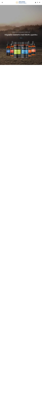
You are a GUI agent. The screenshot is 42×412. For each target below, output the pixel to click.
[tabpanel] (21, 35)
